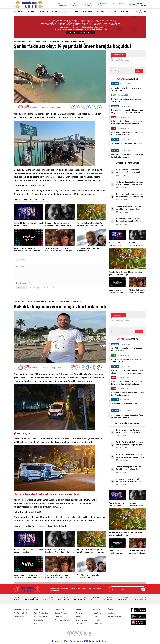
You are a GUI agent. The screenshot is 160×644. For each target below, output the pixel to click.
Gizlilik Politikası (70, 641)
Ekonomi (56, 11)
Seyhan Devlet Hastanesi (57, 526)
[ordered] (44, 287)
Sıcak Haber (97, 623)
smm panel (38, 623)
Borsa (16, 598)
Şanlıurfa (44, 199)
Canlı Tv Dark (39, 609)
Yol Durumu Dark (20, 613)
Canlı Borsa (59, 609)
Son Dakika (18, 11)
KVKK (86, 641)
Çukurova (41, 526)
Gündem (44, 11)
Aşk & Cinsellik (41, 41)
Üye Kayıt (111, 613)
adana (17, 526)
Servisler (32, 11)
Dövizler (79, 613)
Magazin (31, 41)
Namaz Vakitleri (31, 598)
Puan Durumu (80, 598)
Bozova (17, 199)
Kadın (76, 11)
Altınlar (79, 609)
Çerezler (80, 641)
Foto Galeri (88, 11)
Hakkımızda (54, 641)
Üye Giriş (111, 609)
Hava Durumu (63, 598)
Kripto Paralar (139, 598)
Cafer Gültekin (29, 526)
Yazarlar (112, 11)
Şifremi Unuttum (114, 616)
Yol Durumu (122, 598)
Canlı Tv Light (19, 616)
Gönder (21, 287)
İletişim (61, 641)
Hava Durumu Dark (21, 609)
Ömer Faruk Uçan (30, 199)
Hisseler (95, 598)
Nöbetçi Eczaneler (41, 616)
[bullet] (47, 287)
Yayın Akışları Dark (41, 613)
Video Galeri (97, 613)
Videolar (101, 11)
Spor (67, 11)
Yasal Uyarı (107, 641)
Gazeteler (125, 11)
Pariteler (108, 598)
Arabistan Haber (19, 41)
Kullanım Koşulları (95, 641)
